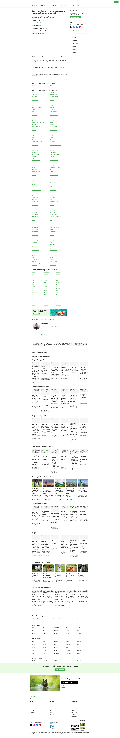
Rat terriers (34, 111)
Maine (45, 298)
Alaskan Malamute (53, 120)
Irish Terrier (52, 171)
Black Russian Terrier (54, 126)
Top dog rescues (28, 1)
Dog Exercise (73, 49)
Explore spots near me (60, 669)
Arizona (57, 278)
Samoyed (51, 122)
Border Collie (52, 244)
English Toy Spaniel (53, 214)
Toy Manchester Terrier (36, 259)
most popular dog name (38, 22)
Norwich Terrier (53, 240)
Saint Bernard (34, 242)
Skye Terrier (34, 105)
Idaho (33, 298)
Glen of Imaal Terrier (35, 154)
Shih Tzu (33, 167)
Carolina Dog (52, 109)
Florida (33, 294)
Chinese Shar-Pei (35, 120)
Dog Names (73, 52)
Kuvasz (51, 137)
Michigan (45, 302)
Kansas (33, 274)
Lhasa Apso (34, 131)
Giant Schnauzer (35, 176)
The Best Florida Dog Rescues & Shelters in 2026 (70, 596)
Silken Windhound (35, 165)
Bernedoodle (34, 143)
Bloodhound (34, 236)
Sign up (116, 1)
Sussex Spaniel (34, 261)
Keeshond (33, 137)
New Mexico (58, 288)
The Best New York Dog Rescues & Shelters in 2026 (83, 596)
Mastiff (33, 244)
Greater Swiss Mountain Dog (55, 167)
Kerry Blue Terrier (53, 141)
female (33, 85)
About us (31, 703)
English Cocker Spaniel (54, 201)
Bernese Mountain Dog (36, 248)
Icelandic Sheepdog (35, 94)
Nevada (45, 280)
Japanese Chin (34, 210)
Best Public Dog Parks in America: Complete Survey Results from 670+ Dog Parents (61, 344)
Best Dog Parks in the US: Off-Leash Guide (74, 513)
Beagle (33, 158)
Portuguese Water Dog (36, 231)
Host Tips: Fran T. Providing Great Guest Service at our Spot (84, 458)
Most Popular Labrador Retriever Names (82, 575)
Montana (45, 286)
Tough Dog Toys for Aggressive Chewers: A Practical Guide (65, 398)
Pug (50, 233)
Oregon (57, 284)
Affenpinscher (52, 195)
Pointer (51, 218)
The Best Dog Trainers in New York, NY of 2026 (82, 490)
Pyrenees (51, 191)
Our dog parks (12, 1)
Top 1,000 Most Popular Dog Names (36, 575)
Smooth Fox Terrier (53, 261)
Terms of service (32, 706)
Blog (17, 1)
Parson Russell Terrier (36, 199)
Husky (33, 92)
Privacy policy (32, 708)
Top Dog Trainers (74, 43)
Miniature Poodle (35, 197)
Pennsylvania (34, 288)
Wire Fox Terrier (35, 227)
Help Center (32, 712)
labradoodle (52, 223)
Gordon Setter (34, 135)
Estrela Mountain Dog (54, 221)
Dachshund (52, 236)
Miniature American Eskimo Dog (38, 109)
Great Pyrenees (34, 253)
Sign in (111, 1)
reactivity (62, 434)
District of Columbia (47, 300)
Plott (33, 182)
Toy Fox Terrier (34, 180)
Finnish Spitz (52, 133)
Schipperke (52, 180)
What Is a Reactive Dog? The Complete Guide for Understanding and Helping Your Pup (74, 431)
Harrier (33, 246)
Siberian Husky (34, 156)
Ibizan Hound (52, 208)
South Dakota (34, 292)
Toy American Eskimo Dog (54, 255)
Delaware (57, 290)
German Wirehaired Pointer (37, 208)
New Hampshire (59, 282)
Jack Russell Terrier (53, 94)
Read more (42, 332)
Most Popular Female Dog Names (58, 575)
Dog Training (42, 5)
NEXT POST (85, 341)
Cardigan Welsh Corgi (54, 163)
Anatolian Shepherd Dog (54, 154)
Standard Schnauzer (53, 210)
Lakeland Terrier (35, 113)
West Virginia (34, 278)
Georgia (57, 292)
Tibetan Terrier (34, 221)
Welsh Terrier (52, 135)
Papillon (33, 206)
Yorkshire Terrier (53, 263)
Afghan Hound (34, 233)
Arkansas (57, 296)
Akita (33, 103)
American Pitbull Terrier (36, 107)
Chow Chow (52, 251)
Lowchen (33, 257)
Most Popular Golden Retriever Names (71, 575)
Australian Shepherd (53, 178)
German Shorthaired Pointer (55, 118)
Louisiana (45, 296)
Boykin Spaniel (34, 193)
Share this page (76, 30)
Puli (32, 225)
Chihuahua (52, 242)
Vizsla (51, 199)
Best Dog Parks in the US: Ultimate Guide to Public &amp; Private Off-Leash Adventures (55, 518)
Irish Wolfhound (53, 128)
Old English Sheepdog (36, 171)
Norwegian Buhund (53, 193)
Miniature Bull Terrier (36, 240)
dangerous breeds (45, 435)
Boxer (51, 186)
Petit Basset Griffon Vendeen (55, 103)
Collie (51, 116)
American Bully (34, 191)
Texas (57, 280)
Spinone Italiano (53, 248)
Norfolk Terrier (34, 169)
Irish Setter (52, 92)
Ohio (56, 294)
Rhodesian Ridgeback (54, 131)
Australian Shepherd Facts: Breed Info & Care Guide (83, 543)
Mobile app (52, 714)
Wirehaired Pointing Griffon (37, 116)
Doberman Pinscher (53, 101)
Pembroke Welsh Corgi (54, 188)
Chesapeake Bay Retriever (36, 216)
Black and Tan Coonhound (36, 150)
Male (41, 23)
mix (40, 25)
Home (51, 703)
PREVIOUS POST (35, 341)
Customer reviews (53, 710)
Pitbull (51, 113)
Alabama (45, 292)
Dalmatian (34, 188)
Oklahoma (46, 278)
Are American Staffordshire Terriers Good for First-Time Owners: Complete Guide (74, 547)
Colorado (57, 302)
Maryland (33, 282)
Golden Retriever (35, 238)
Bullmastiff (52, 124)
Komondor (52, 107)
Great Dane (34, 184)
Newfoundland (34, 124)
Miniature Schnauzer (54, 98)
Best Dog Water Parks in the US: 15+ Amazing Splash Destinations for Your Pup (45, 401)
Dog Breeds (73, 46)
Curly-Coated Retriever (54, 231)
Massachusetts (46, 288)
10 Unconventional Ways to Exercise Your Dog (48, 344)
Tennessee (34, 302)
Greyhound (52, 206)
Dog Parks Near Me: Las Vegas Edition (64, 513)
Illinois (57, 286)
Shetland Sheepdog (35, 229)
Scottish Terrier (53, 257)
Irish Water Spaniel (35, 201)
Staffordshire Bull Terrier (36, 118)
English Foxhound (35, 214)
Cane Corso (52, 156)
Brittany (33, 161)
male (51, 85)
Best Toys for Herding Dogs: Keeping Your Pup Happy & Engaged (55, 398)
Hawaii (33, 300)
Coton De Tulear (35, 148)
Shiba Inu (51, 246)
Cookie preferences (33, 710)
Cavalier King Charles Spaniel (37, 101)
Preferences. (61, 734)
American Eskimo (53, 143)
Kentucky (45, 284)
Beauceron (34, 98)
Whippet (33, 195)
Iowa (33, 280)
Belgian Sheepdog (35, 146)
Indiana (45, 282)
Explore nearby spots (75, 17)
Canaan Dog (34, 152)
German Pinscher (53, 165)
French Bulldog (53, 173)
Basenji (51, 176)
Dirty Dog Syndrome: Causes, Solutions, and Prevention (84, 370)
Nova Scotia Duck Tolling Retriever (38, 122)
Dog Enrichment (64, 5)
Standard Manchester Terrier (55, 227)
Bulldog (51, 229)
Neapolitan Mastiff (53, 152)
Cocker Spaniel (34, 128)
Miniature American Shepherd (55, 146)
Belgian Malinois (53, 161)
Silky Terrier (52, 150)
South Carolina (34, 276)
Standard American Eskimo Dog (55, 216)
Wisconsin (57, 300)
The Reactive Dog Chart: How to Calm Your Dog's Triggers (54, 427)
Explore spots (36, 313)
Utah (33, 284)
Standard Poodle (53, 253)
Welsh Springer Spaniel (36, 255)
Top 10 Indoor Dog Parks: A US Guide (45, 513)
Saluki (33, 139)
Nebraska (57, 276)
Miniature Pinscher (53, 139)
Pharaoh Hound (35, 203)
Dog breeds (42, 1)
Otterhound (52, 259)
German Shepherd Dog (36, 126)
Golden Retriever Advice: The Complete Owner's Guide (65, 544)
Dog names (21, 1)
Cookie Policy (37, 734)
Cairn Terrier (52, 105)
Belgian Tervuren (53, 225)
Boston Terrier (52, 182)
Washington (58, 274)
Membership (52, 706)
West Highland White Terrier (37, 141)
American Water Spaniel (54, 203)
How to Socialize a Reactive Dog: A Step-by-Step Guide (64, 427)
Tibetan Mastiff (34, 178)
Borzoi (51, 169)
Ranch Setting (82, 464)
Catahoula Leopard (53, 111)
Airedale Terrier (35, 223)
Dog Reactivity (53, 5)
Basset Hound (34, 212)
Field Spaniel (52, 197)
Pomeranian (34, 163)
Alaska (45, 294)
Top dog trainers (35, 1)
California (45, 290)
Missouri (33, 286)
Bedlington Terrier (35, 133)
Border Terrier (34, 96)
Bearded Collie (52, 212)
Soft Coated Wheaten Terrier (37, 251)
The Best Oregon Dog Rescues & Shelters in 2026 (48, 596)
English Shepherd (35, 186)
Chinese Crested (35, 218)
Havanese (51, 158)
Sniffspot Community (75, 5)
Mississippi (46, 274)
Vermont (33, 296)
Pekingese (33, 173)
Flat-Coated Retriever (54, 96)
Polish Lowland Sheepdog (36, 263)
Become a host (48, 1)
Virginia (33, 290)
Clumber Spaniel (53, 148)
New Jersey (46, 276)
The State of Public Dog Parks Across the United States (45, 458)
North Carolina (58, 298)
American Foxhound (53, 238)
